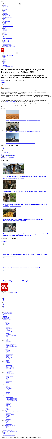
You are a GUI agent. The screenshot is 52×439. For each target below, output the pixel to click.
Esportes (5, 13)
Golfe (7, 408)
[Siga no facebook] (3, 149)
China (7, 383)
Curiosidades (9, 424)
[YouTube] (3, 301)
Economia (5, 14)
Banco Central (9, 365)
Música (7, 390)
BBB (7, 386)
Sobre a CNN (6, 40)
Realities (8, 392)
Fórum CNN (6, 32)
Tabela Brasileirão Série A (11, 398)
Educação (5, 29)
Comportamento (6, 21)
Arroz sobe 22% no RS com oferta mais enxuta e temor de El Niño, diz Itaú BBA (25, 254)
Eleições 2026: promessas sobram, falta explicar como (18, 281)
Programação (6, 36)
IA (3, 63)
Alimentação (8, 413)
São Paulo (8, 356)
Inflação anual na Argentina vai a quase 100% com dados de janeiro (20, 143)
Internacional (6, 8)
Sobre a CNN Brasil (7, 430)
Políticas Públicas (9, 347)
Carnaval (8, 387)
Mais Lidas (4, 160)
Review (5, 27)
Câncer (7, 416)
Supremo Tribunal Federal (11, 346)
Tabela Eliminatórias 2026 (11, 400)
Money (4, 59)
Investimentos (9, 363)
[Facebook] (3, 299)
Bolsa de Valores (9, 366)
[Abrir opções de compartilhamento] (3, 84)
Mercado (8, 362)
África (7, 379)
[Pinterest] (3, 305)
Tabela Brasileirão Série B (11, 399)
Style (4, 19)
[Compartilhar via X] (2, 83)
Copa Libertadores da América (12, 401)
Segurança (8, 351)
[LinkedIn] (3, 303)
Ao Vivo (8, 323)
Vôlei (7, 405)
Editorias (6, 322)
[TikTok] (3, 306)
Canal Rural (4, 241)
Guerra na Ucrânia (10, 373)
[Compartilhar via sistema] (1, 85)
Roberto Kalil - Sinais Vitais (12, 411)
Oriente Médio (9, 381)
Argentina (9, 90)
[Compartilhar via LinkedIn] (3, 83)
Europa (7, 377)
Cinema (7, 389)
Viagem (7, 426)
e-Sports (7, 409)
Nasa (7, 421)
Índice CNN (8, 341)
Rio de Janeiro (9, 357)
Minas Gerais (9, 358)
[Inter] (4, 297)
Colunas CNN (6, 34)
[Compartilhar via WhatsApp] (4, 83)
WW (4, 60)
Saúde (4, 22)
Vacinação (8, 415)
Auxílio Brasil (9, 355)
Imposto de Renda (10, 367)
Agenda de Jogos (9, 397)
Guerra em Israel (9, 374)
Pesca (31, 96)
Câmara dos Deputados (11, 344)
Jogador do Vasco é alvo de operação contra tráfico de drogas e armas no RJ (24, 191)
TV (6, 394)
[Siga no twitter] (3, 147)
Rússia (7, 382)
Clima (7, 352)
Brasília (7, 360)
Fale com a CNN (7, 44)
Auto (4, 28)
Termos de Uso (6, 42)
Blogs (4, 314)
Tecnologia (5, 24)
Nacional (5, 9)
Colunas (5, 316)
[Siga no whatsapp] (3, 150)
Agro (4, 10)
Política (4, 5)
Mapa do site (6, 318)
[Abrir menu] (2, 1)
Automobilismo (9, 406)
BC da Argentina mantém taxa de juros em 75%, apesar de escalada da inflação (23, 131)
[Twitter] (3, 298)
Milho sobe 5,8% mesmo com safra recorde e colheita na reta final (21, 267)
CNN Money (6, 15)
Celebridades (9, 388)
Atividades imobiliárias (11, 101)
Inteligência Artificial (7, 17)
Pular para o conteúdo (8, 55)
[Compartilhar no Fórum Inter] (1, 87)
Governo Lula (9, 342)
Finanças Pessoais (10, 368)
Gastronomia (8, 427)
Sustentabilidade (9, 371)
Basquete (8, 404)
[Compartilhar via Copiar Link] (5, 83)
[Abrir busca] (20, 4)
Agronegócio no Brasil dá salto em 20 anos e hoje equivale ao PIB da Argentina (23, 120)
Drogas (7, 417)
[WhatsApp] (3, 307)
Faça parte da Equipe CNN (9, 46)
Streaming (8, 393)
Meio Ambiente (9, 354)
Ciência (4, 23)
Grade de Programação (8, 313)
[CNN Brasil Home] (8, 51)
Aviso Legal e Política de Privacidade (11, 431)
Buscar (4, 3)
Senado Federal (9, 345)
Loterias (7, 369)
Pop (4, 18)
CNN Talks (5, 30)
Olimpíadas (8, 403)
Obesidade (8, 419)
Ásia (7, 378)
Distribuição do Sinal (7, 45)
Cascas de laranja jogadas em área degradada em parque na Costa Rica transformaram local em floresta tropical (23, 219)
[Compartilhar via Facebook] (1, 83)
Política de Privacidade (8, 41)
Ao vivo (5, 56)
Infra (4, 11)
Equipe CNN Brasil (7, 38)
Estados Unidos (9, 376)
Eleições (5, 6)
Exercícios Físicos (10, 414)
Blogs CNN (5, 33)
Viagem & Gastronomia (8, 26)
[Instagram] (3, 302)
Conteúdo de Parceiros (8, 238)
